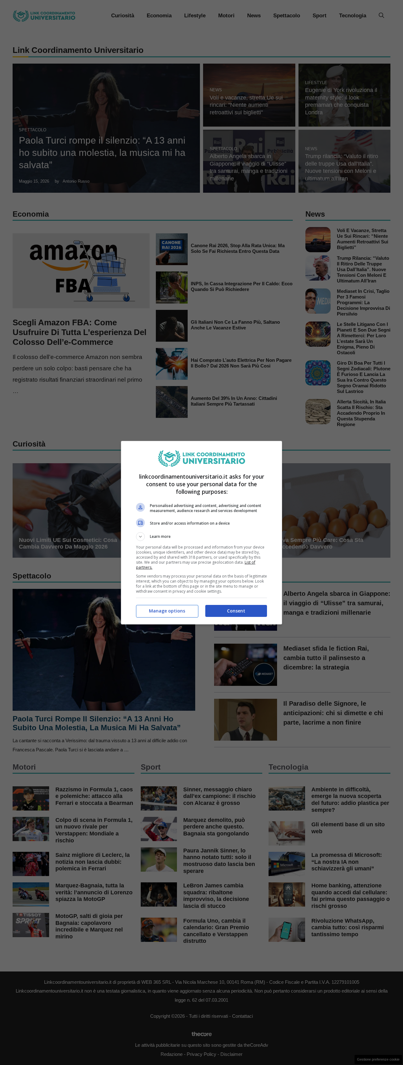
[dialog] (201, 532)
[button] (201, 536)
